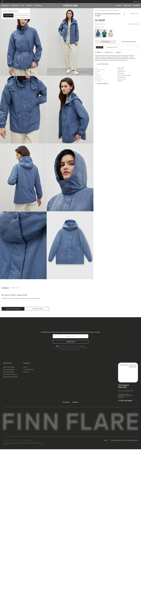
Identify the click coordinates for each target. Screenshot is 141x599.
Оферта (106, 440)
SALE (22, 5)
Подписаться (70, 341)
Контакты (26, 372)
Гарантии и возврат (8, 372)
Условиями (82, 346)
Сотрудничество (28, 369)
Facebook (75, 402)
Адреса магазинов (8, 367)
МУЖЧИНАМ (15, 5)
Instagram (66, 402)
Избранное (127, 5)
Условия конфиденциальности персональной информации (124, 440)
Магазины (37, 5)
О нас (25, 367)
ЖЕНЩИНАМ (5, 5)
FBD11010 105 (134, 13)
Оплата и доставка (8, 369)
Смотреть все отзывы (13, 309)
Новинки (29, 5)
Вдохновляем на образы (10, 376)
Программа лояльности (10, 374)
